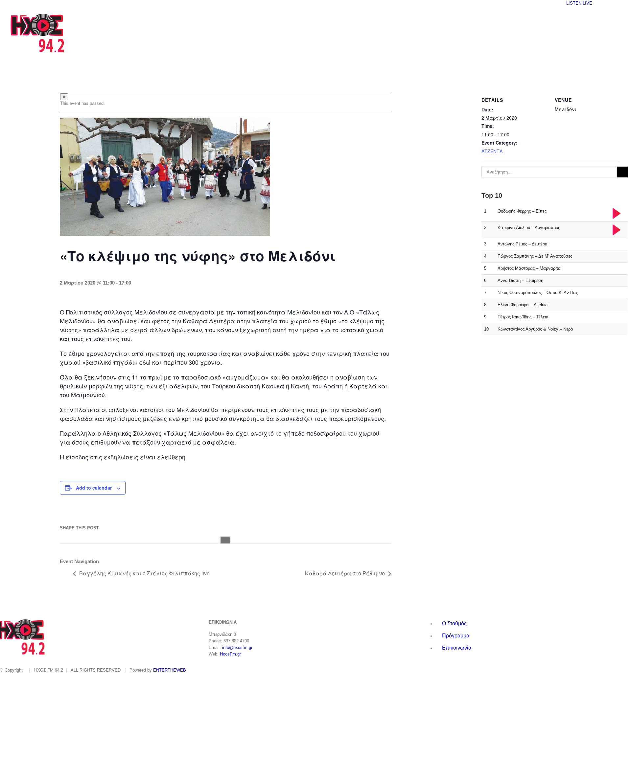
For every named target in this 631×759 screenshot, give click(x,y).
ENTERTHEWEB (169, 670)
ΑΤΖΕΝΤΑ (491, 151)
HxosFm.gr (230, 654)
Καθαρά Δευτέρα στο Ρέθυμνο (345, 573)
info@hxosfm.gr (237, 647)
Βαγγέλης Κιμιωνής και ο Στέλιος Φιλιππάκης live (144, 573)
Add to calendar (94, 487)
